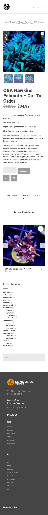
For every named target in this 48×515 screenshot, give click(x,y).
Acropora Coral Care (33, 136)
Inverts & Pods (8, 305)
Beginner (6, 292)
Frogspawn (11, 315)
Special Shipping (9, 330)
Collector (6, 295)
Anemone (9, 323)
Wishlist (10, 482)
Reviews (10, 469)
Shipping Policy (12, 472)
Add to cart (24, 171)
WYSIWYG (6, 346)
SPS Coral (19, 22)
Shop (12, 22)
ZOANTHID (9, 328)
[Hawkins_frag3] (29, 78)
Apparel (8, 343)
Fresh (5, 300)
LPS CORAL (7, 308)
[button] (41, 270)
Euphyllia (9, 313)
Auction (10, 430)
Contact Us (11, 476)
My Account (11, 479)
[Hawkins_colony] (8, 78)
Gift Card (6, 302)
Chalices (9, 310)
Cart (8, 489)
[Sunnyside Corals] (6, 7)
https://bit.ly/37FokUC (17, 407)
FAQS (9, 466)
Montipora (9, 338)
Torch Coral (12, 318)
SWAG (5, 341)
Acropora (28, 22)
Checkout (10, 486)
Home (6, 22)
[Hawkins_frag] (18, 78)
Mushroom (9, 325)
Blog (8, 462)
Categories (11, 433)
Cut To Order (7, 297)
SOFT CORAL (7, 320)
